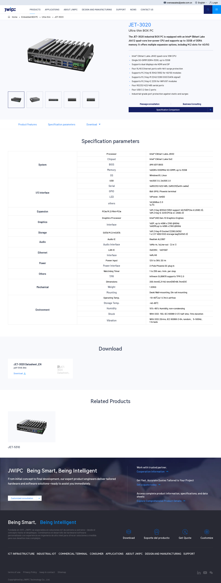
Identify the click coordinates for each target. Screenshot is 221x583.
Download (92, 124)
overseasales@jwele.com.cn (179, 2)
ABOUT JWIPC (71, 9)
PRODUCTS (35, 9)
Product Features (27, 124)
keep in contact (47, 572)
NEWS (133, 9)
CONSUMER (96, 553)
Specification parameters (61, 124)
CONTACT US (147, 9)
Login (215, 2)
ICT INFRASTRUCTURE (21, 553)
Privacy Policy (30, 572)
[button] (44, 87)
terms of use (14, 572)
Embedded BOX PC (29, 17)
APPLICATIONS (52, 9)
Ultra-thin (46, 17)
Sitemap (62, 572)
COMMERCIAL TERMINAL (73, 553)
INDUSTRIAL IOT (46, 553)
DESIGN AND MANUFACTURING (97, 9)
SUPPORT (121, 9)
